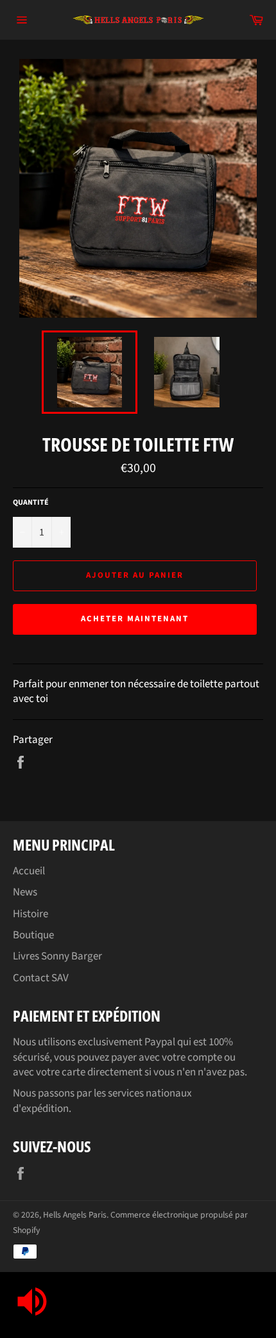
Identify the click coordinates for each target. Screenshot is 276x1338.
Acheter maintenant (134, 618)
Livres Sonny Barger (57, 956)
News (25, 892)
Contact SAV (41, 978)
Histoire (30, 914)
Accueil (29, 871)
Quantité (31, 503)
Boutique (33, 935)
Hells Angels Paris (75, 1215)
